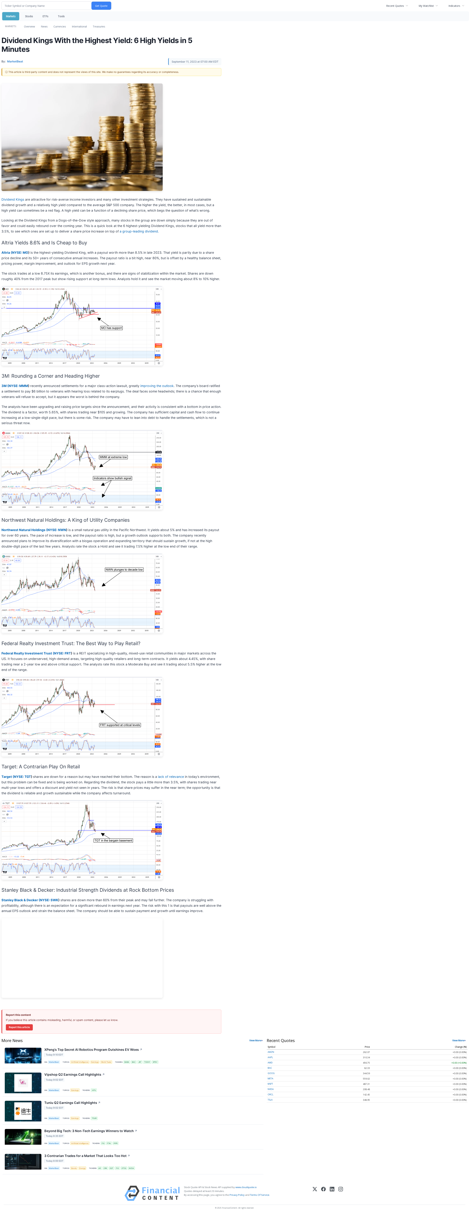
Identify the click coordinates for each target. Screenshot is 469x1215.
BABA (126, 1062)
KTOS (124, 1168)
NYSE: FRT (62, 653)
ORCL (270, 1094)
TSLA (270, 1099)
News (44, 26)
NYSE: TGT (22, 777)
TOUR (94, 1118)
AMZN (271, 1052)
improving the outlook (157, 386)
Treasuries (99, 26)
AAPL (270, 1057)
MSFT (270, 1083)
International (79, 26)
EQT (111, 1168)
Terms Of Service (259, 1195)
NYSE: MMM (18, 386)
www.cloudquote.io (246, 1187)
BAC (134, 1062)
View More (255, 1040)
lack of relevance (171, 777)
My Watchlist (426, 6)
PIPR (115, 1143)
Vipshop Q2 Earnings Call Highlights (74, 1074)
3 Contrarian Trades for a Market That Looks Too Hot (87, 1156)
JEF (139, 1062)
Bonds (74, 1168)
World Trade (106, 1062)
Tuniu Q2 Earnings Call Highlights (72, 1103)
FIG (117, 1168)
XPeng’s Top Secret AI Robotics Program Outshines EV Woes (93, 1050)
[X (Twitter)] (315, 1193)
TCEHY (147, 1062)
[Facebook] (323, 1193)
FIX (103, 1143)
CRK (105, 1168)
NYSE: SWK (49, 900)
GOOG (271, 1073)
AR (99, 1168)
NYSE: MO (20, 252)
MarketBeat (54, 1062)
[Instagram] (340, 1193)
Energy (82, 1168)
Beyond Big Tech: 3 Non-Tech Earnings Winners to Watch (90, 1131)
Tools (61, 16)
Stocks (29, 16)
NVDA (131, 1168)
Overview (29, 26)
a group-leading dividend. (139, 231)
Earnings (95, 1062)
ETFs (45, 16)
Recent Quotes (395, 6)
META (270, 1078)
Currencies (59, 26)
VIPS (94, 1090)
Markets (11, 16)
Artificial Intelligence (79, 1062)
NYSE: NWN (56, 530)
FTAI (109, 1143)
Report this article (19, 1027)
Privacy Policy (237, 1195)
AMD (270, 1062)
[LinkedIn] (332, 1193)
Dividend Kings (12, 199)
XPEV (155, 1062)
